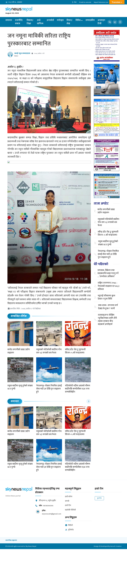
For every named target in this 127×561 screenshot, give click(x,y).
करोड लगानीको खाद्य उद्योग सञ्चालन (18, 351)
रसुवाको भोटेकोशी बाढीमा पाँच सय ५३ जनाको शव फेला (49, 351)
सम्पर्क (67, 501)
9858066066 (48, 505)
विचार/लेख (69, 21)
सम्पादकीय (90, 20)
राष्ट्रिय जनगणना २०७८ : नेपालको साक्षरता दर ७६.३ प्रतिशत (108, 286)
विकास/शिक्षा (30, 21)
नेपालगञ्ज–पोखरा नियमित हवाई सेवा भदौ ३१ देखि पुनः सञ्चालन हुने (49, 389)
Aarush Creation (116, 546)
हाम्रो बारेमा (68, 496)
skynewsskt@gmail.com (51, 513)
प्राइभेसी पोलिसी (70, 510)
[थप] (120, 22)
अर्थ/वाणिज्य (40, 21)
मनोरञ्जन (60, 20)
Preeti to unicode (85, 2)
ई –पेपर (74, 2)
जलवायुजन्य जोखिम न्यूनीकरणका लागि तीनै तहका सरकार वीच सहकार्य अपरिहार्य (107, 319)
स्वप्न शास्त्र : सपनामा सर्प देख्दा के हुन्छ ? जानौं (108, 307)
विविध (78, 20)
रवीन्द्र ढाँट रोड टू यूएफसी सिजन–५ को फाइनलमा (75, 351)
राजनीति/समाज (19, 21)
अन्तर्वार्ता (50, 20)
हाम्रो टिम (68, 505)
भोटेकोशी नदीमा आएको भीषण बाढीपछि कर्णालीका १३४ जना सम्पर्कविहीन (77, 389)
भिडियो (70, 525)
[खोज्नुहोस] (109, 22)
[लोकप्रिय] (115, 22)
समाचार (8, 20)
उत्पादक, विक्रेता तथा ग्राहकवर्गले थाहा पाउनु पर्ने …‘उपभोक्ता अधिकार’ (107, 273)
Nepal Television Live (101, 2)
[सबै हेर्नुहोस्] (88, 401)
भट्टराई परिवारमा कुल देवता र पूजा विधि (106, 297)
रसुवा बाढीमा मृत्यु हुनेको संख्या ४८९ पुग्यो (20, 387)
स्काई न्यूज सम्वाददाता (22, 53)
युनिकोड (71, 529)
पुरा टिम (99, 498)
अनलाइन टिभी (101, 21)
